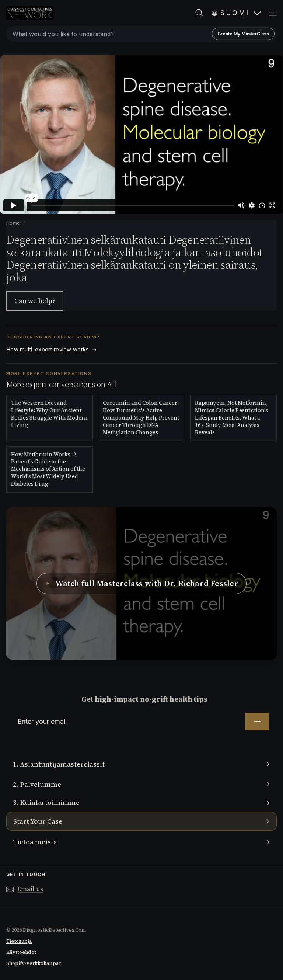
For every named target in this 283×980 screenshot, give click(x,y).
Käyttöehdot (21, 952)
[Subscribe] (257, 721)
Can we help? (34, 300)
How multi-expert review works (51, 349)
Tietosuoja (19, 941)
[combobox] (141, 34)
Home (13, 223)
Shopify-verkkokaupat (33, 963)
